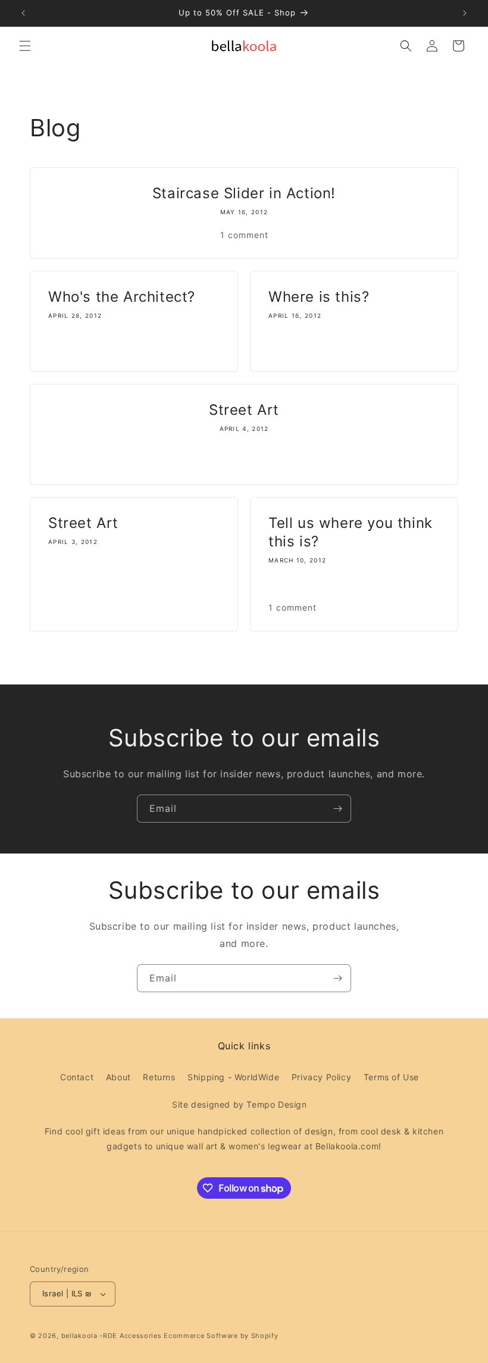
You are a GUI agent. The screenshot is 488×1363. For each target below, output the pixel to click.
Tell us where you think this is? (350, 532)
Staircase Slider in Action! (244, 193)
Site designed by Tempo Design (239, 1104)
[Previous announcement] (23, 13)
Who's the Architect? (121, 296)
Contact (76, 1077)
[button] (25, 46)
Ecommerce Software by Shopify (221, 1335)
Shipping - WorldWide (233, 1077)
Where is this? (318, 296)
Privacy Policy (321, 1077)
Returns (159, 1077)
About (118, 1077)
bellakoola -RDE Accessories (111, 1335)
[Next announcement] (465, 13)
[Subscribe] (337, 809)
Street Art (244, 409)
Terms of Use (391, 1077)
